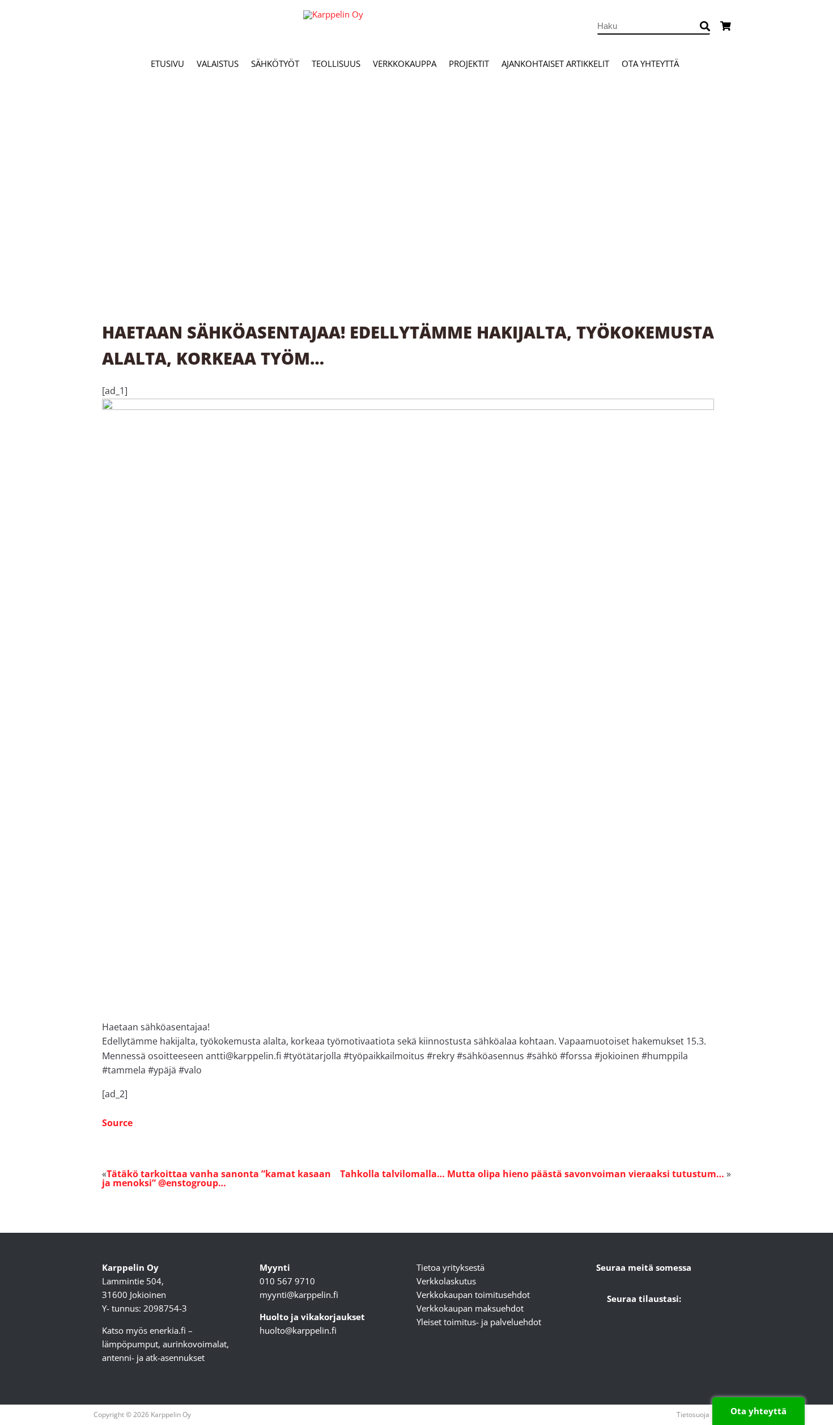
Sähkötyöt (275, 63)
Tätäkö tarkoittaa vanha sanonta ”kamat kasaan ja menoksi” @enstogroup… (216, 1178)
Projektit (469, 63)
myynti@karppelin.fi (299, 1294)
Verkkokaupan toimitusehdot (473, 1294)
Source (117, 1123)
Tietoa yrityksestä (450, 1267)
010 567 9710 (287, 1281)
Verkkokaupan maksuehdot (470, 1308)
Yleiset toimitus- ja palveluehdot (478, 1321)
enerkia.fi (168, 1330)
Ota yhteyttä (650, 63)
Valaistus (218, 63)
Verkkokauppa (404, 63)
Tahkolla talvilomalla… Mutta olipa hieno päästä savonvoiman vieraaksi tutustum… (532, 1174)
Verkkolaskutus (446, 1281)
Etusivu (167, 63)
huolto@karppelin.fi (298, 1330)
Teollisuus (336, 63)
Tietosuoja (693, 1414)
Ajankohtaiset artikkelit (555, 63)
